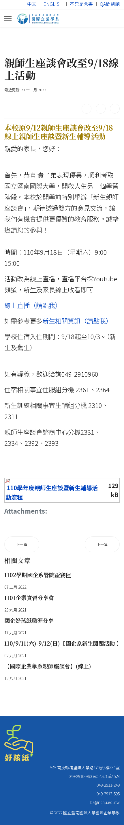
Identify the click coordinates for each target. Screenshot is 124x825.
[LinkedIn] (115, 109)
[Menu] (8, 18)
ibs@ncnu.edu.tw (104, 802)
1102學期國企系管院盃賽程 (37, 575)
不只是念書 (81, 3)
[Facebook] (86, 109)
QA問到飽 (110, 3)
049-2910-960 (80, 776)
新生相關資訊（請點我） (77, 320)
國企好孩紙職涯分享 (29, 620)
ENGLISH (53, 3)
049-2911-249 (108, 785)
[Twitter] (101, 109)
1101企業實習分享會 (29, 597)
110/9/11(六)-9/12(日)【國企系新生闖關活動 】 (63, 643)
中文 (31, 3)
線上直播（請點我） (32, 305)
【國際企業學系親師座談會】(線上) (47, 666)
